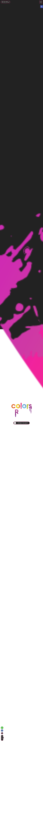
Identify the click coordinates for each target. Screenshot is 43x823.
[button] (41, 6)
